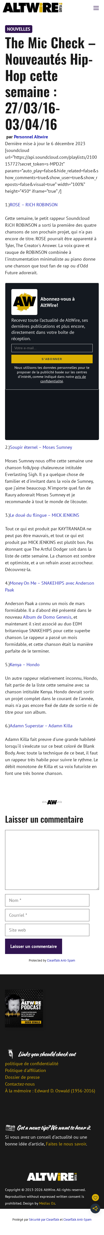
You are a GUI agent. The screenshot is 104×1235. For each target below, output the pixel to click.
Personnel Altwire (31, 137)
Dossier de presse (22, 1077)
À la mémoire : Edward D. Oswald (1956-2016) (50, 1091)
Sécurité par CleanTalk (44, 1219)
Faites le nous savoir (66, 1144)
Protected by (52, 960)
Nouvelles (18, 29)
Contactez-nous (20, 1084)
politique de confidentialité (31, 1063)
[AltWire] (33, 7)
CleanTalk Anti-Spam (61, 960)
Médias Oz (47, 1203)
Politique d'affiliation (25, 1070)
